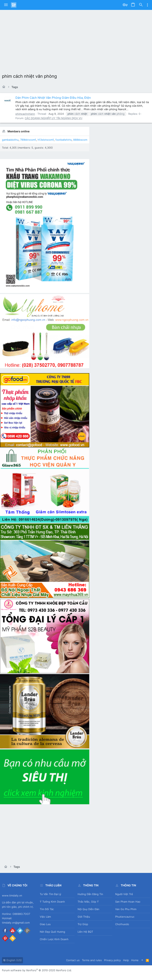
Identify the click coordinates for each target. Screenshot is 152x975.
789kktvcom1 (28, 139)
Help (126, 960)
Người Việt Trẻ (124, 894)
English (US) (14, 960)
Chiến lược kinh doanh (54, 939)
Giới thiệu (84, 916)
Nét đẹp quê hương (52, 931)
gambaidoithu (10, 139)
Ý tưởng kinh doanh (52, 901)
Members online (18, 131)
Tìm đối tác (47, 909)
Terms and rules (92, 960)
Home (135, 960)
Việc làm (45, 916)
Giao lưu (45, 924)
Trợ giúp (83, 924)
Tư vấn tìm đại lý (50, 894)
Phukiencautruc (124, 916)
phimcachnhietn (25, 113)
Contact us (73, 960)
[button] (6, 5)
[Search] (141, 5)
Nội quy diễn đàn (88, 909)
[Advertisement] (76, 39)
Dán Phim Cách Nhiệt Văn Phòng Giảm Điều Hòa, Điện (53, 98)
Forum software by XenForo (37, 970)
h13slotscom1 (46, 139)
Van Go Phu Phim (125, 909)
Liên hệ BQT (85, 931)
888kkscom (80, 139)
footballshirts (63, 139)
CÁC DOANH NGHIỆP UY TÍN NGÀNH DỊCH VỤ (53, 118)
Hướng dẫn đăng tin (90, 894)
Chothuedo (122, 924)
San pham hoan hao (127, 901)
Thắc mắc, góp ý (88, 901)
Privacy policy (112, 960)
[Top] (142, 960)
